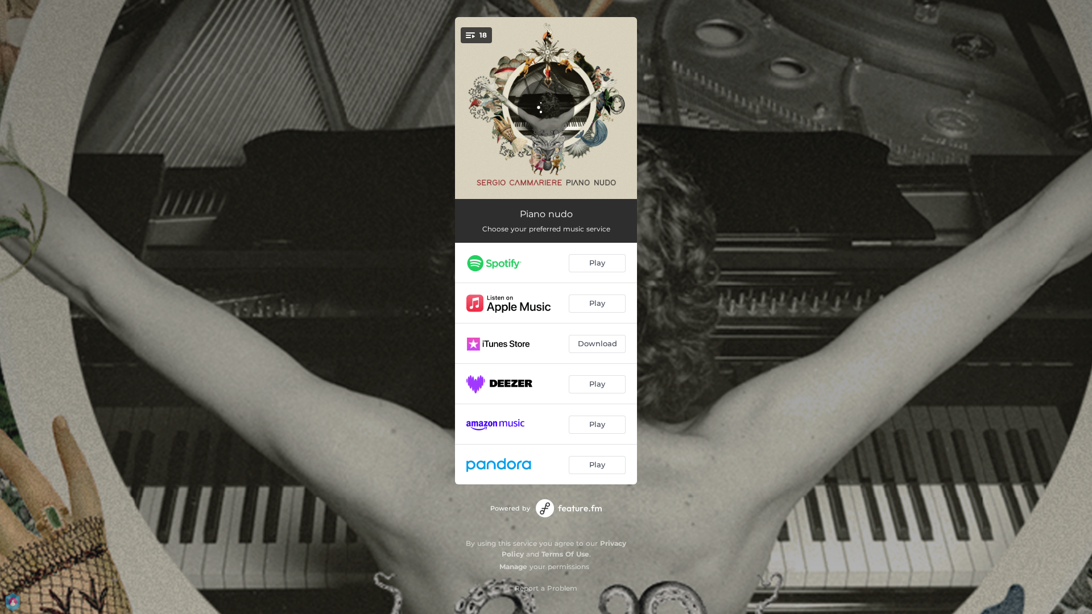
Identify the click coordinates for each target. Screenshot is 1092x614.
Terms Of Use (565, 554)
